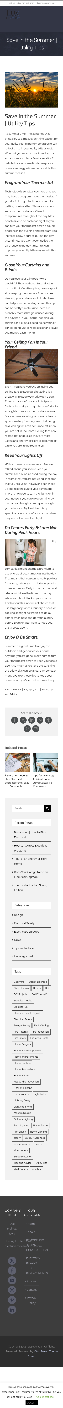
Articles (31, 1281)
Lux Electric (14, 689)
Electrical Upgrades (26, 931)
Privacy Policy (31, 1300)
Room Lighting (38, 1131)
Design (18, 915)
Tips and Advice (24, 948)
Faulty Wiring (41, 1025)
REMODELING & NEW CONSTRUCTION (31, 1245)
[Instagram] (12, 1290)
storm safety (21, 1150)
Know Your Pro (22, 1094)
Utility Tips (41, 1162)
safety (17, 1137)
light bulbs (40, 1094)
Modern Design (22, 1113)
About (31, 1232)
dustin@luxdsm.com (45, 3)
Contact (32, 1289)
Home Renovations (24, 1069)
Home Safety (21, 1075)
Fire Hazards (21, 1031)
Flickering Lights (39, 1038)
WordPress (40, 1351)
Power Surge (40, 1125)
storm (39, 1144)
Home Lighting (22, 1063)
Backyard (19, 981)
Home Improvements (26, 1056)
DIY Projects (20, 994)
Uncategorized (23, 956)
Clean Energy (21, 988)
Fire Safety (20, 1038)
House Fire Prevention (26, 1081)
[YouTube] (12, 1280)
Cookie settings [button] (44, 1396)
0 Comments (15, 786)
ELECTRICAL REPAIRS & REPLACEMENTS (31, 1266)
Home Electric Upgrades (27, 1050)
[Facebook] (12, 1270)
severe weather (22, 1144)
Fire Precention (40, 1031)
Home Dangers (22, 1044)
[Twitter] (12, 1261)
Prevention (20, 1131)
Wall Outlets (21, 1169)
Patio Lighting (21, 1125)
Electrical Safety (24, 923)
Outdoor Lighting (23, 1119)
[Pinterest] (12, 1300)
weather (36, 1169)
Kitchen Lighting (23, 1087)
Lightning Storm (23, 1106)
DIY (47, 988)
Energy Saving (22, 1025)
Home (32, 1223)
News (45, 689)
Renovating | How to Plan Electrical (17, 762)
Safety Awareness (35, 1137)
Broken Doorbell (37, 981)
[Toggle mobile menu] (56, 16)
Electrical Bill (21, 1006)
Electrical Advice (23, 1000)
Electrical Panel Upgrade (27, 1013)
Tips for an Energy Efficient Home (45, 762)
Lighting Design (22, 1100)
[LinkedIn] (12, 1310)
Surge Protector (23, 1156)
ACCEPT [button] (31, 1403)
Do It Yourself (39, 994)
